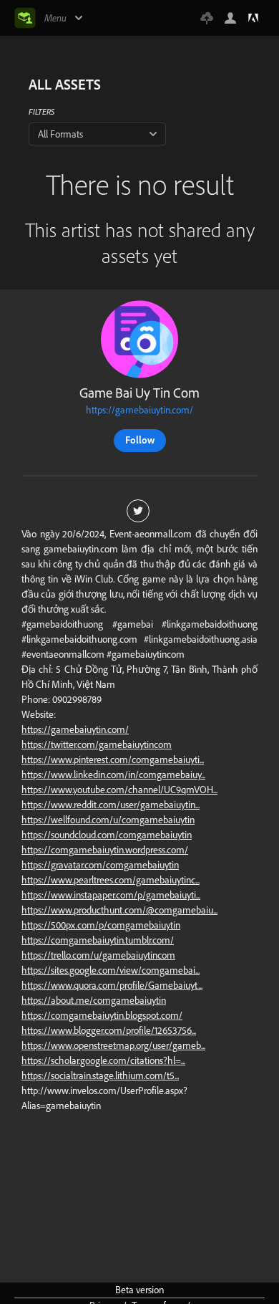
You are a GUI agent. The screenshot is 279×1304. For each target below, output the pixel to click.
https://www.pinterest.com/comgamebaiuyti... (112, 759)
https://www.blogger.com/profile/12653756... (108, 1030)
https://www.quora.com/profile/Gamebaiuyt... (111, 985)
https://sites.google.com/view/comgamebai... (110, 970)
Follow (140, 439)
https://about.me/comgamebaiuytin (93, 1000)
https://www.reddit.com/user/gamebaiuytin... (110, 804)
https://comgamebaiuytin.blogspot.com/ (101, 1015)
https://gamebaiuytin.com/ (139, 409)
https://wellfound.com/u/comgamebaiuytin (108, 819)
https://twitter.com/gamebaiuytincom (96, 744)
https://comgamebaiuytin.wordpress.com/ (104, 849)
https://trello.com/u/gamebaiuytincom (98, 955)
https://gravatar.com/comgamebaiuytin (100, 864)
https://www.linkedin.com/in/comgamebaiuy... (113, 774)
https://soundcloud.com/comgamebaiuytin (106, 834)
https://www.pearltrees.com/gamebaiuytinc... (110, 879)
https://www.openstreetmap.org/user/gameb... (113, 1045)
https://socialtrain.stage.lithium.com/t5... (100, 1075)
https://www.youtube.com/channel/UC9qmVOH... (119, 789)
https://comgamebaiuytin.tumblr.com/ (97, 940)
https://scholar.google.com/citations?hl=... (103, 1060)
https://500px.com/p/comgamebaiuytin (100, 925)
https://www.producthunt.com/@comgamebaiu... (119, 909)
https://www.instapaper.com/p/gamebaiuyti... (110, 894)
